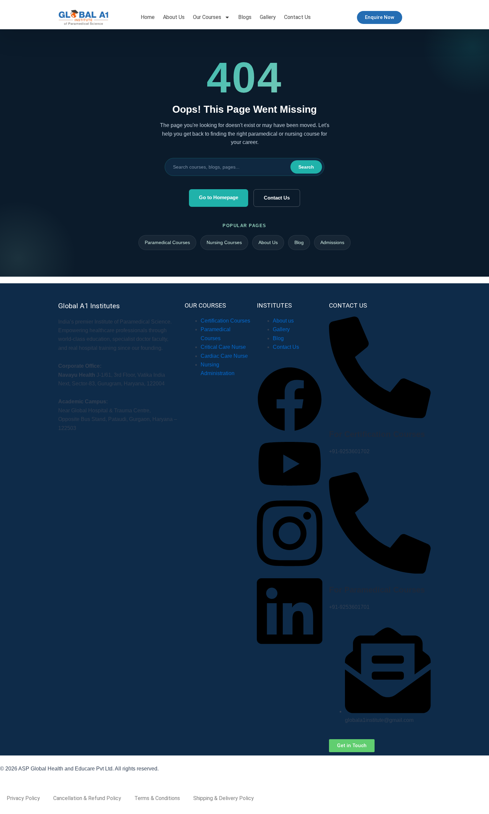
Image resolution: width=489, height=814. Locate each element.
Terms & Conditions (157, 798)
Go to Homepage (218, 197)
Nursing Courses (224, 242)
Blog (299, 242)
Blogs (244, 17)
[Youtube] (289, 491)
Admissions (332, 242)
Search (306, 167)
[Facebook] (289, 430)
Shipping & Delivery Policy (223, 798)
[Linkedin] (289, 647)
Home (148, 17)
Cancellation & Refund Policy (87, 798)
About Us (174, 17)
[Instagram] (289, 569)
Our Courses (207, 17)
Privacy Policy (23, 798)
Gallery (268, 17)
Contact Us (297, 17)
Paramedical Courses (167, 242)
